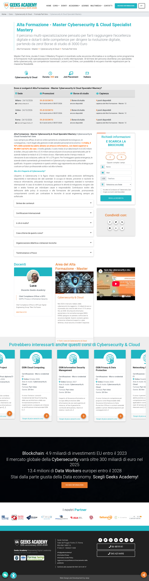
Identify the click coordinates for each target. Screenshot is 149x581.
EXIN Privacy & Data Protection (69, 369)
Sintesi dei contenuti (25, 203)
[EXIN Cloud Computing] (9, 415)
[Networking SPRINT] (110, 359)
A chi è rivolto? (22, 223)
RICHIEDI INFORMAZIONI (74, 485)
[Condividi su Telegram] (122, 228)
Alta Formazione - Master (27, 49)
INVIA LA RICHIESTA (116, 198)
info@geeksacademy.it (64, 552)
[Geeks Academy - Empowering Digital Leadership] (20, 5)
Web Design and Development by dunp (74, 578)
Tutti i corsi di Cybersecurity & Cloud (72, 341)
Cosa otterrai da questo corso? (29, 233)
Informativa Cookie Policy (65, 558)
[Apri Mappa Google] (16, 113)
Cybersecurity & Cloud (23, 14)
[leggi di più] (21, 314)
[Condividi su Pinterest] (110, 228)
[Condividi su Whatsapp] (116, 228)
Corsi (11, 14)
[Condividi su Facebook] (110, 222)
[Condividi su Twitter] (116, 222)
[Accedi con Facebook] (110, 157)
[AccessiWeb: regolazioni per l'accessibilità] (13, 575)
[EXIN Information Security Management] (36, 359)
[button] (100, 284)
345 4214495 (117, 553)
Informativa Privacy (63, 555)
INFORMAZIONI (125, 6)
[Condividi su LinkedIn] (122, 222)
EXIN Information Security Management (35, 369)
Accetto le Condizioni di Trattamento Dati (117, 190)
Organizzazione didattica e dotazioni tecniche (36, 243)
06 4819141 (117, 546)
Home (4, 14)
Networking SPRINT (106, 367)
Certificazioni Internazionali (28, 213)
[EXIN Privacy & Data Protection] (73, 359)
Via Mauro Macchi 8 (23, 103)
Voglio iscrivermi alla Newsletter (114, 192)
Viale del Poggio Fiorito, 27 (25, 123)
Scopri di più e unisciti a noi (32, 419)
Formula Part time (41, 14)
